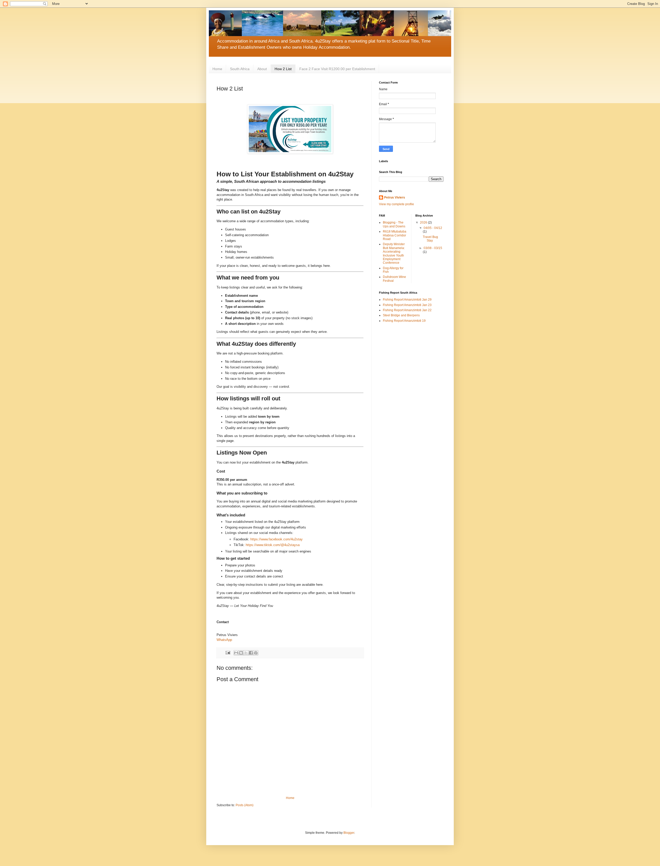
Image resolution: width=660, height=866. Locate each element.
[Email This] (236, 652)
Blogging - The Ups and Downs (394, 224)
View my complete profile (396, 204)
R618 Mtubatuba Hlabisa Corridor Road (394, 235)
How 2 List (283, 69)
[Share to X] (246, 652)
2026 (424, 222)
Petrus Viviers (394, 197)
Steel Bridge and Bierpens (401, 315)
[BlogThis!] (241, 652)
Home (217, 69)
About (262, 69)
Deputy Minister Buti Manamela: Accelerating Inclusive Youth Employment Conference (394, 253)
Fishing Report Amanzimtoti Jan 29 (407, 299)
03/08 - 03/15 (433, 248)
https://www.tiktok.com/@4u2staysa (273, 545)
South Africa (240, 69)
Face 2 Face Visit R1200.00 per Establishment (337, 69)
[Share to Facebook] (250, 652)
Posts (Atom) (244, 805)
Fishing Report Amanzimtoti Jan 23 (407, 305)
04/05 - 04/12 (433, 228)
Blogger (348, 833)
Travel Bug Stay (430, 238)
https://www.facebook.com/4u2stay (276, 539)
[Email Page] (227, 652)
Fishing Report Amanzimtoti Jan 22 (407, 310)
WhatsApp (224, 640)
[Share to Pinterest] (255, 652)
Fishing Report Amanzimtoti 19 (404, 321)
